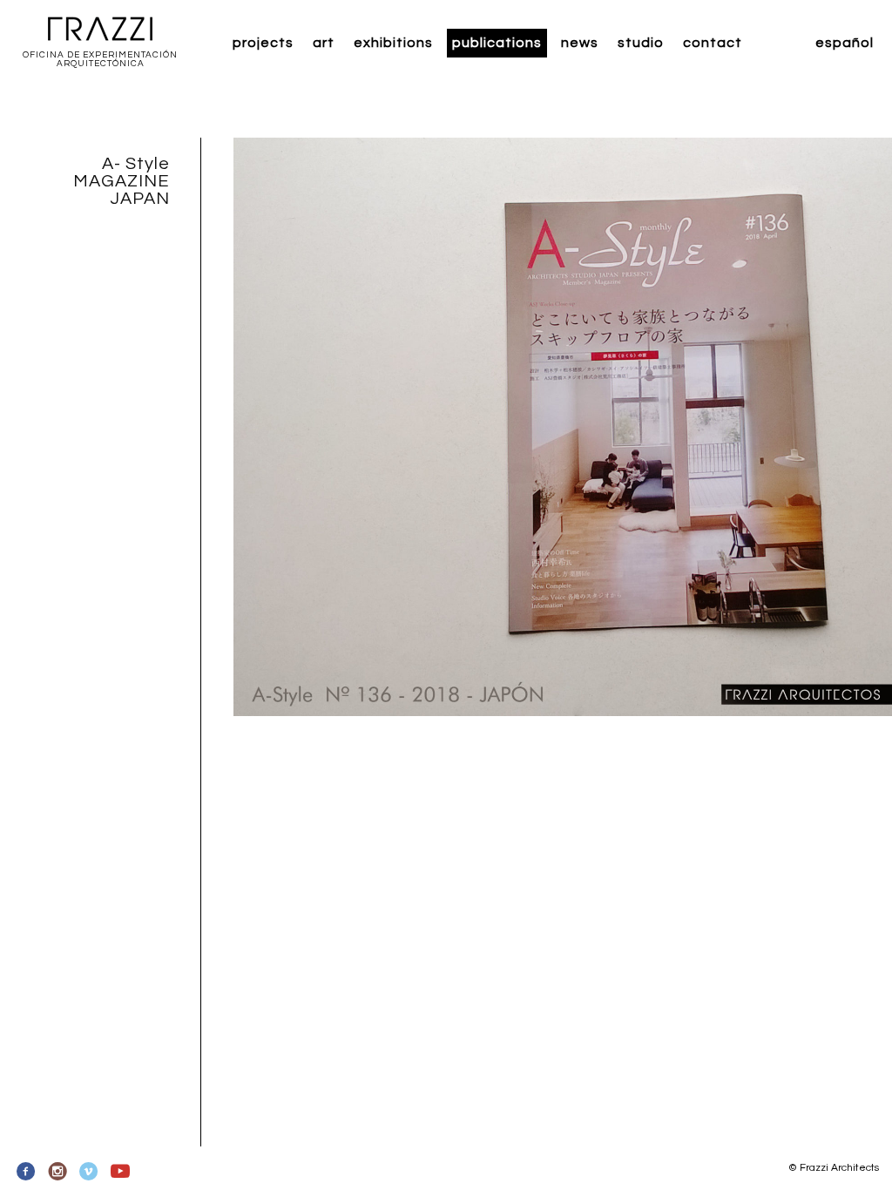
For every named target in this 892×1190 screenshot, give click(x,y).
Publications (497, 43)
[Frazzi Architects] (100, 30)
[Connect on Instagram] (57, 1171)
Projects (263, 43)
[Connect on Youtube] (119, 1171)
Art (323, 43)
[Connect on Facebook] (26, 1171)
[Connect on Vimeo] (89, 1171)
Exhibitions (393, 43)
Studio (641, 43)
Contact (712, 43)
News (579, 43)
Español (844, 43)
